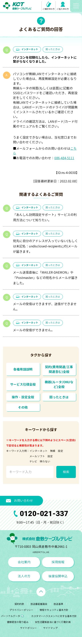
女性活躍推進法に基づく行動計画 (53, 622)
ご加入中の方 (63, 9)
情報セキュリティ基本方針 (54, 610)
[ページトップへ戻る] (41, 591)
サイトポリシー (28, 628)
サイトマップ (50, 628)
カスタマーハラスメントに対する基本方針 (54, 616)
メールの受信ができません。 (33, 330)
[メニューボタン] (76, 6)
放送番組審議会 (38, 604)
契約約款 (19, 604)
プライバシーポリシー (21, 610)
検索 (66, 472)
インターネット (29, 49)
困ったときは (53, 49)
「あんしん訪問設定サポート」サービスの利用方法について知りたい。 (45, 217)
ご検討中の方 (49, 9)
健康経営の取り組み (17, 622)
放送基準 (58, 604)
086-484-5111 (64, 158)
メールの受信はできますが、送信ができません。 (45, 306)
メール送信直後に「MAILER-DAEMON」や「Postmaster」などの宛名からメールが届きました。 (45, 277)
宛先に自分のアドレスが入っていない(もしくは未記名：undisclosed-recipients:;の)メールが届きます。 (45, 246)
